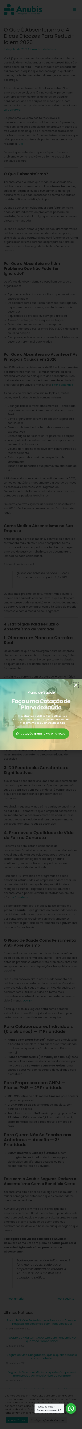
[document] (41, 714)
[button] (75, 685)
